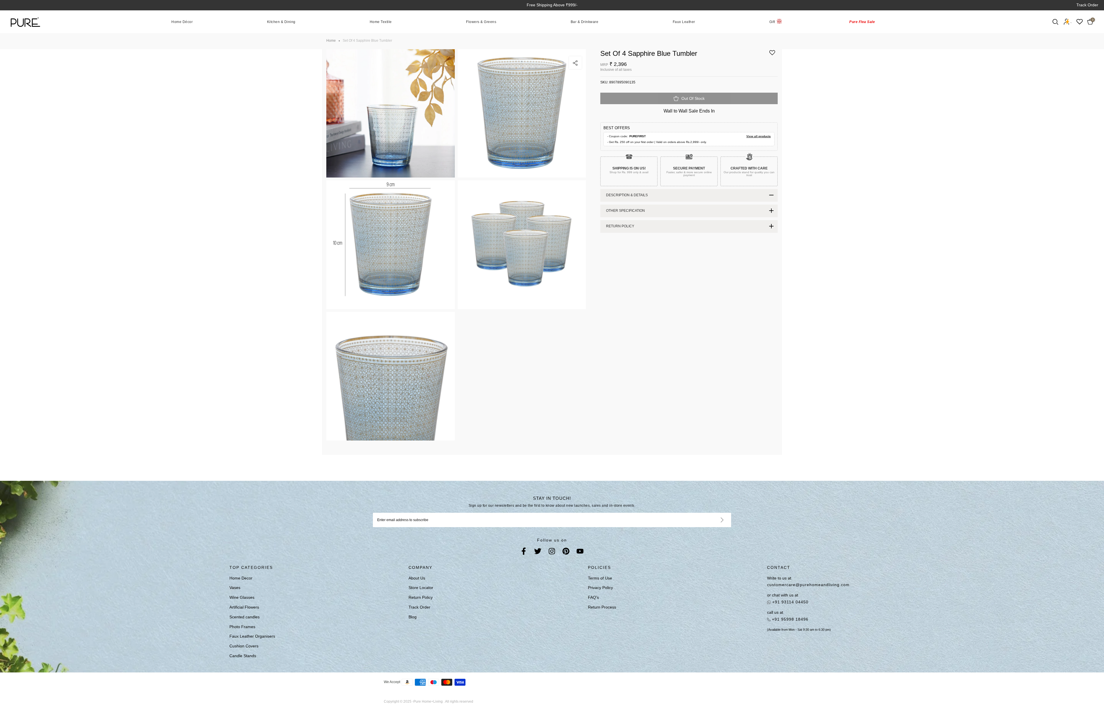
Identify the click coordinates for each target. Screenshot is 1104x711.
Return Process (602, 607)
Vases (234, 587)
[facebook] (523, 552)
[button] (772, 54)
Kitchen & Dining (281, 22)
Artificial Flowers (244, 607)
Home (331, 41)
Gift (772, 22)
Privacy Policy (600, 587)
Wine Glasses (241, 597)
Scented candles (244, 617)
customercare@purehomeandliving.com (808, 584)
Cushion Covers (243, 646)
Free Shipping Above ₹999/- (552, 5)
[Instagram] (551, 552)
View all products (758, 136)
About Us (417, 578)
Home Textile (381, 22)
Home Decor (240, 578)
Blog (413, 617)
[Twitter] (537, 552)
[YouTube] (580, 552)
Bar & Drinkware (585, 22)
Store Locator (421, 587)
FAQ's (593, 597)
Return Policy (421, 597)
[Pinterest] (566, 552)
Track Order (1087, 5)
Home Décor (182, 22)
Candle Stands (242, 655)
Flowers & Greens (481, 22)
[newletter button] (715, 520)
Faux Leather (684, 22)
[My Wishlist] (1079, 21)
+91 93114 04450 (789, 602)
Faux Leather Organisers (252, 636)
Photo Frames (242, 626)
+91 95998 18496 (789, 619)
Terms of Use (600, 578)
